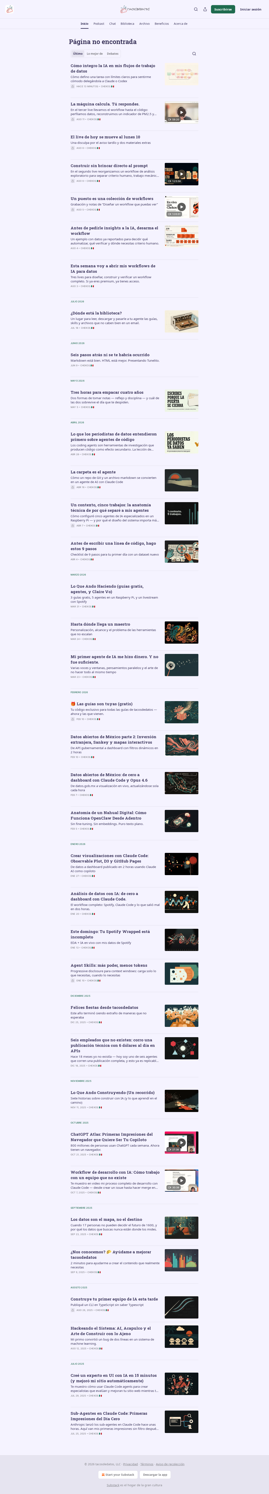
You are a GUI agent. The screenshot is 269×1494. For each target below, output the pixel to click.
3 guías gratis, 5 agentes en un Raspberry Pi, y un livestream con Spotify (114, 599)
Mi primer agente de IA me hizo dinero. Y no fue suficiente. (114, 659)
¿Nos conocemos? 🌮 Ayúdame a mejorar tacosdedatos (111, 1254)
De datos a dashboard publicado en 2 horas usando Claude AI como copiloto (113, 869)
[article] (134, 78)
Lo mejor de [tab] (95, 54)
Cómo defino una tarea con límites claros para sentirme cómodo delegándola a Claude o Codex (111, 79)
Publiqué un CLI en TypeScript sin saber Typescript (107, 1305)
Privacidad (130, 1464)
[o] (181, 112)
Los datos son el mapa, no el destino (106, 1219)
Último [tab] (78, 54)
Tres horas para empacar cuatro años (107, 392)
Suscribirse (223, 9)
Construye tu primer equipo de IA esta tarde (114, 1299)
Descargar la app (155, 1475)
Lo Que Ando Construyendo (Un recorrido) (112, 1092)
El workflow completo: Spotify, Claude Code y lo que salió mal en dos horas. (115, 907)
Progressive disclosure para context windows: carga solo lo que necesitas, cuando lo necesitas (113, 973)
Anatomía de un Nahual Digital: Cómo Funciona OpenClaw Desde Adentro (108, 815)
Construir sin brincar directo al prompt (109, 165)
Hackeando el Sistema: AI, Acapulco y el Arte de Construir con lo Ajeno (111, 1330)
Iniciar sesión (250, 9)
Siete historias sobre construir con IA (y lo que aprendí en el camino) (114, 1100)
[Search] (196, 9)
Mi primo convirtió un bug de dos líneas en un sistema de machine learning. (112, 1341)
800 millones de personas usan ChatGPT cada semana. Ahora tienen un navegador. (115, 1147)
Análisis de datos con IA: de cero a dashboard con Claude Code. (104, 896)
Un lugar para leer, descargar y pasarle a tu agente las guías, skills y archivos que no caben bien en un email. (114, 321)
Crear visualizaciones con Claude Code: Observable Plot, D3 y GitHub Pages (109, 858)
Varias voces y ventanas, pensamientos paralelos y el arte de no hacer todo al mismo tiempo (114, 670)
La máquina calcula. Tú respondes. (105, 104)
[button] (84, 24)
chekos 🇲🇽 (107, 86)
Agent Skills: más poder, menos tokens (109, 965)
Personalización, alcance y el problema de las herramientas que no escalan (113, 632)
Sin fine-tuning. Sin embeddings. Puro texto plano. (107, 824)
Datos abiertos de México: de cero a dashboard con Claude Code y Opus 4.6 (109, 777)
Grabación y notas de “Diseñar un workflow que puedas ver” (114, 204)
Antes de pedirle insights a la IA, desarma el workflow (114, 230)
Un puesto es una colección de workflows (112, 198)
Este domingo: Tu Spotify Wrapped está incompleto (110, 934)
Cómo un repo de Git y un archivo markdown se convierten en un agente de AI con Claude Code (113, 479)
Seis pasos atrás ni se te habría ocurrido (110, 354)
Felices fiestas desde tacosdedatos (104, 1007)
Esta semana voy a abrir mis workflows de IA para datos (113, 268)
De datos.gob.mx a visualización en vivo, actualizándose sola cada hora (114, 788)
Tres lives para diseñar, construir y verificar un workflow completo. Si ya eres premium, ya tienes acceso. (111, 279)
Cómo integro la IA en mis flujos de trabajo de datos (113, 68)
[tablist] (96, 53)
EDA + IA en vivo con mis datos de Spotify (101, 943)
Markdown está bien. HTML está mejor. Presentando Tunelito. (115, 360)
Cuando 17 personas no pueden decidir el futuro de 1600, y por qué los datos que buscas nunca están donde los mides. (114, 1227)
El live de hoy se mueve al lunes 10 (105, 136)
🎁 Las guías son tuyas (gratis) (101, 703)
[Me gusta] (73, 91)
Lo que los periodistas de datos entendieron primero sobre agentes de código (114, 436)
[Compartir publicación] (205, 9)
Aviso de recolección (170, 1464)
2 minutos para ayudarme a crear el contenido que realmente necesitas (115, 1265)
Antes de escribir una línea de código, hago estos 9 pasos (113, 545)
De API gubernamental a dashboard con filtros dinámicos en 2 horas (114, 750)
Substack (113, 1485)
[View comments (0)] (101, 91)
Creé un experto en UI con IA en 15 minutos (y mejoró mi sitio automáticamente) (114, 1378)
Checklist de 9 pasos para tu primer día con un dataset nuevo (115, 554)
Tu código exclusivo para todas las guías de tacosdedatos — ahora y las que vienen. (114, 711)
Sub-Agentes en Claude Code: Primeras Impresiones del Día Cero (109, 1416)
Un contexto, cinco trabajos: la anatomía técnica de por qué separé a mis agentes (111, 507)
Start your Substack (119, 1475)
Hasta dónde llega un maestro (100, 624)
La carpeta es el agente (93, 471)
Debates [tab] (112, 54)
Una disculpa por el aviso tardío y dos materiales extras (111, 142)
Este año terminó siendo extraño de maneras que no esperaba (108, 1015)
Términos (146, 1464)
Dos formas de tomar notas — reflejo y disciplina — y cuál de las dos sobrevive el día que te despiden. (115, 400)
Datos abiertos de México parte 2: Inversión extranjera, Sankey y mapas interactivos (113, 739)
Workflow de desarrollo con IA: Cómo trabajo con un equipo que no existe (115, 1174)
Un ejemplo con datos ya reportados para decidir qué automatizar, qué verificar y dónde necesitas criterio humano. (115, 241)
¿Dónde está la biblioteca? (96, 313)
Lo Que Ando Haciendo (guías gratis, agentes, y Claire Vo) (107, 588)
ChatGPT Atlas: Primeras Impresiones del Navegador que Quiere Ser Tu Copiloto (112, 1137)
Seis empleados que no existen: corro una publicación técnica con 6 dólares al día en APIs (113, 1045)
